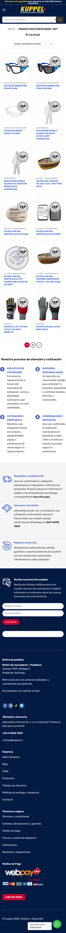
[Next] (39, 345)
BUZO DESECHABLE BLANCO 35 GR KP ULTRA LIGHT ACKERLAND (46, 134)
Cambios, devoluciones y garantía (21, 823)
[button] (4, 10)
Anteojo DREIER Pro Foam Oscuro (47, 87)
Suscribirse (11, 622)
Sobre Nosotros (11, 757)
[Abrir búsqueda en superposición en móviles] (33, 20)
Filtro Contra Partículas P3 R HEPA (48, 232)
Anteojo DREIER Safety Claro (13, 132)
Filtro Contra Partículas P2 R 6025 (16, 232)
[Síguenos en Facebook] (5, 705)
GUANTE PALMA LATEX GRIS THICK (48, 328)
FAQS (5, 771)
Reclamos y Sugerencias (16, 852)
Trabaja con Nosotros (14, 785)
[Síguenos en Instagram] (10, 705)
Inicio (11, 29)
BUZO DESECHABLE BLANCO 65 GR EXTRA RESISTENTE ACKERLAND (15, 185)
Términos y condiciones (15, 816)
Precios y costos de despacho (19, 837)
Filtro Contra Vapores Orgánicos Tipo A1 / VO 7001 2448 (48, 279)
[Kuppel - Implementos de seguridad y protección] (33, 10)
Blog (5, 764)
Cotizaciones (9, 845)
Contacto (7, 799)
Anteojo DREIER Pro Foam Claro (15, 87)
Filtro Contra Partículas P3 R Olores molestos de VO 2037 (16, 280)
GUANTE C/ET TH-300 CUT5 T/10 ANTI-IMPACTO (15, 329)
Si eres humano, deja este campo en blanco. (26, 628)
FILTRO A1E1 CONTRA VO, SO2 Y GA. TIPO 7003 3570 (49, 184)
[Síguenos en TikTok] (16, 705)
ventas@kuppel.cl (12, 740)
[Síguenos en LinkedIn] (21, 705)
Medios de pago (11, 830)
